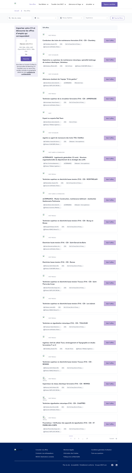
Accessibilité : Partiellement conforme (82, 465)
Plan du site (66, 465)
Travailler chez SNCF (57, 4)
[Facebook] (112, 465)
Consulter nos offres (42, 450)
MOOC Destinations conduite (45, 457)
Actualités (89, 4)
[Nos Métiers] (48, 4)
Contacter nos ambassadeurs (44, 453)
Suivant (112, 439)
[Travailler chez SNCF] (65, 4)
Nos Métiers (42, 4)
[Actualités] (93, 4)
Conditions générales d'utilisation (101, 450)
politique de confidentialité (28, 73)
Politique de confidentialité (71, 457)
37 (87, 439)
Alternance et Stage (75, 4)
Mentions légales (68, 450)
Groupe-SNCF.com (101, 465)
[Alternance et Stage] (82, 4)
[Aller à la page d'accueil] (18, 4)
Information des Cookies (70, 453)
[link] (110, 40)
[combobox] (20, 18)
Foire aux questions (97, 453)
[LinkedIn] (117, 465)
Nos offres (32, 4)
